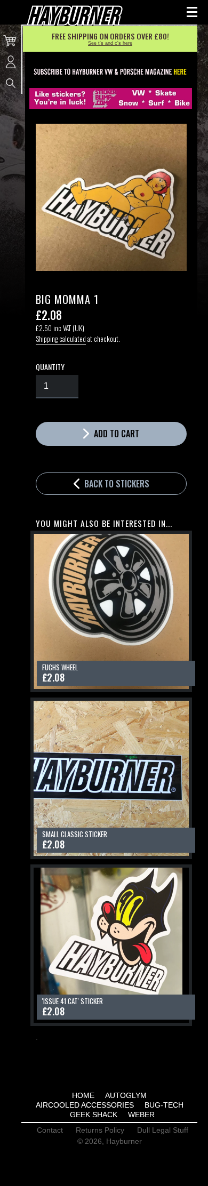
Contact (50, 1130)
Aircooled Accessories (85, 1105)
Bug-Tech (164, 1105)
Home (83, 1095)
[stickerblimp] (111, 98)
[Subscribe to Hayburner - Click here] (111, 72)
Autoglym (126, 1095)
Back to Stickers (115, 483)
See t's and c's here (110, 43)
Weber (141, 1114)
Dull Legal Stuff (162, 1130)
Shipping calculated (61, 338)
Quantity (50, 367)
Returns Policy (100, 1130)
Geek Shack (93, 1114)
